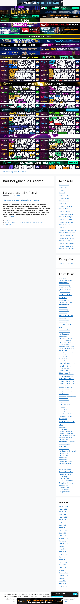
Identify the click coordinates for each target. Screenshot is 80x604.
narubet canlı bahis (65, 342)
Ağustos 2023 (63, 570)
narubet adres (64, 305)
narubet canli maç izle (65, 340)
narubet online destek (63, 427)
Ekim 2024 (62, 533)
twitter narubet (64, 487)
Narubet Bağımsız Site (66, 235)
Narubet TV (64, 446)
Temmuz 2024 (63, 541)
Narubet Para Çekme (65, 431)
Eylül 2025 (62, 514)
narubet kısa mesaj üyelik (64, 400)
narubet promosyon (66, 433)
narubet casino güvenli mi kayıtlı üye (66, 346)
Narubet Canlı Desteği (66, 214)
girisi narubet (65, 289)
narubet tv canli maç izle (67, 451)
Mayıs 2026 (62, 512)
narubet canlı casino (64, 344)
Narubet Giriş (63, 187)
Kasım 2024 (63, 530)
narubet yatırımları (65, 470)
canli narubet (64, 283)
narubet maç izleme (64, 405)
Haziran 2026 (63, 509)
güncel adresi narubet (65, 296)
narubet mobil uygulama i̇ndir (65, 411)
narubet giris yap (65, 370)
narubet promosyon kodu (67, 435)
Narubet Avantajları (64, 311)
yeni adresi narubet (64, 489)
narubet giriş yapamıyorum (66, 376)
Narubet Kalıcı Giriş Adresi (20, 192)
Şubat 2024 (63, 554)
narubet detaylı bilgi (63, 354)
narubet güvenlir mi (64, 389)
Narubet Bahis (66, 315)
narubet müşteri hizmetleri (65, 417)
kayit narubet (64, 300)
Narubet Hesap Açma (66, 217)
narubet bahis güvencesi (64, 320)
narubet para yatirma (64, 429)
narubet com (63, 350)
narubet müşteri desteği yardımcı (65, 413)
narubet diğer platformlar (64, 356)
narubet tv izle (63, 453)
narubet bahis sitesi (65, 326)
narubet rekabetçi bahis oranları (65, 437)
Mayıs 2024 (62, 546)
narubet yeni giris (63, 476)
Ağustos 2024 (63, 538)
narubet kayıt (64, 394)
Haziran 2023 (63, 575)
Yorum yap (8, 224)
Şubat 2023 (63, 586)
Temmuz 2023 (63, 573)
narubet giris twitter (64, 368)
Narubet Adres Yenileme (67, 238)
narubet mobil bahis (63, 409)
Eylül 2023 (62, 567)
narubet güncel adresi (67, 383)
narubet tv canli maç (64, 449)
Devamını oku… (13, 216)
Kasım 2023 (63, 562)
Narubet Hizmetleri (65, 209)
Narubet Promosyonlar (11, 220)
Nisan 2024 (62, 549)
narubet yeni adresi (65, 474)
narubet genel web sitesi (64, 360)
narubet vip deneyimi (63, 459)
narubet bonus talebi (63, 336)
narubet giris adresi (10, 222)
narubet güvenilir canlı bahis (64, 385)
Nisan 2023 (62, 581)
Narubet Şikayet (64, 195)
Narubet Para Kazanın (66, 211)
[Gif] (40, 84)
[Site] (20, 62)
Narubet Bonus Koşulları (66, 249)
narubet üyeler (69, 480)
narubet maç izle (64, 402)
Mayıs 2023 (62, 578)
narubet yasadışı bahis (63, 465)
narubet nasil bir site (67, 423)
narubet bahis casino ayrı (64, 318)
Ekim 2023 (62, 565)
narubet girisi (65, 366)
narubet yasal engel (63, 467)
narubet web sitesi (65, 461)
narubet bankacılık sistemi (64, 332)
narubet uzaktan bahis (63, 457)
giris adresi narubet (65, 287)
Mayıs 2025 (62, 520)
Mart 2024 (62, 551)
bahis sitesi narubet (66, 280)
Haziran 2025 (63, 517)
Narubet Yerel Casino (65, 241)
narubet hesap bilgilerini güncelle (65, 391)
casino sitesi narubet (64, 285)
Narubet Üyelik (65, 478)
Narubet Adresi (64, 185)
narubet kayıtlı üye (62, 396)
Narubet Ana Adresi (65, 219)
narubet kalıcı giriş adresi (36, 222)
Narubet (61, 190)
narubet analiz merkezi (63, 309)
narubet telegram (64, 444)
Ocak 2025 (62, 525)
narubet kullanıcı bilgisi (63, 398)
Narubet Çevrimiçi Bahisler (67, 230)
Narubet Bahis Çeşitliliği (66, 243)
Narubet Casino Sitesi (67, 348)
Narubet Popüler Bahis (66, 246)
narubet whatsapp (65, 463)
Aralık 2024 (62, 527)
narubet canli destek (65, 338)
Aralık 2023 (62, 559)
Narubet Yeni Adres (66, 472)
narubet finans (63, 358)
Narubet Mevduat (64, 225)
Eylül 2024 (62, 535)
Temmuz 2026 (63, 506)
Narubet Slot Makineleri (66, 222)
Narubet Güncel (64, 198)
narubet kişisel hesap (71, 396)
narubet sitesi (63, 439)
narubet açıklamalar (63, 313)
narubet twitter (64, 455)
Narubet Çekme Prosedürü (67, 233)
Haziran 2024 (63, 543)
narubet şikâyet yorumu (63, 485)
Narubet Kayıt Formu (65, 206)
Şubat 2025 (62, 522)
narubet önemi (62, 480)
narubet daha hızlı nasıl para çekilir (66, 352)
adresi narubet (63, 278)
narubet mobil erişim (72, 409)
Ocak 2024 (62, 557)
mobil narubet (63, 302)
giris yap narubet (64, 292)
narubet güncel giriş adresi (22, 222)
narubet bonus (64, 334)
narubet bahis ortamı (63, 322)
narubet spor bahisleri (67, 442)
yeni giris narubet (64, 492)
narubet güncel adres (66, 381)
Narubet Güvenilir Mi (65, 387)
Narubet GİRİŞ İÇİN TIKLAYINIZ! (40, 36)
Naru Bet (62, 193)
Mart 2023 (62, 583)
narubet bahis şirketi (64, 330)
